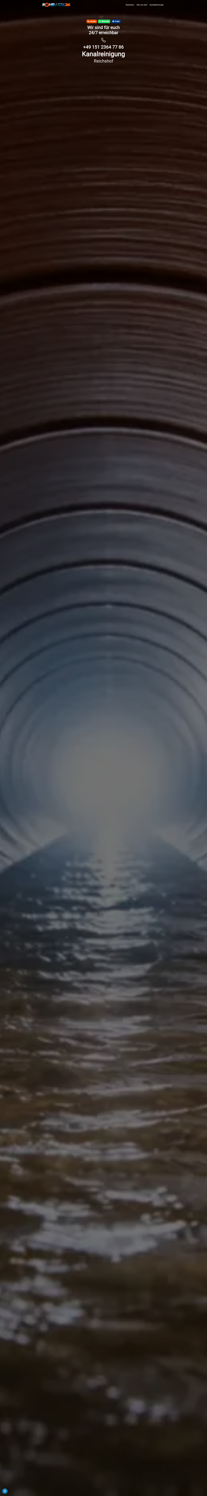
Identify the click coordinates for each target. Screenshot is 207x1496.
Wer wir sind (142, 5)
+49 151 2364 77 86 (103, 47)
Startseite (130, 5)
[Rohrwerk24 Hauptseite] (57, 4)
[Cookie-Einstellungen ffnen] (5, 1491)
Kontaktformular (157, 5)
